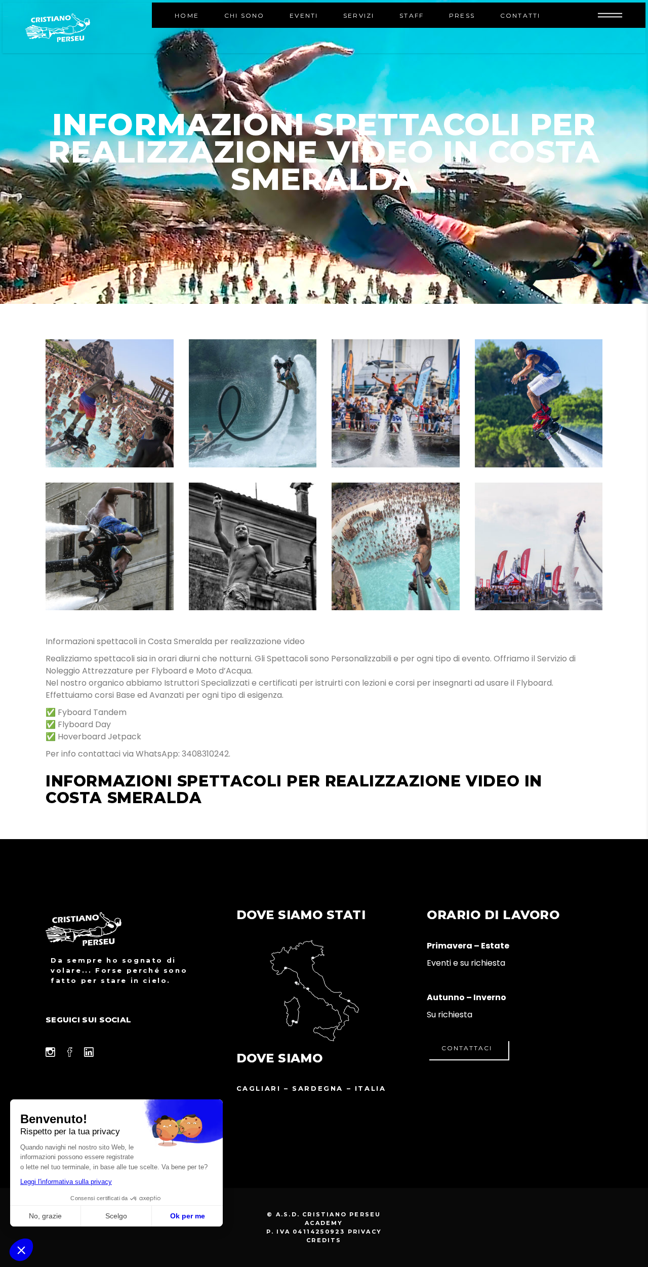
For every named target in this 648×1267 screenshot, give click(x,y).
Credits (323, 1240)
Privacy (365, 1231)
